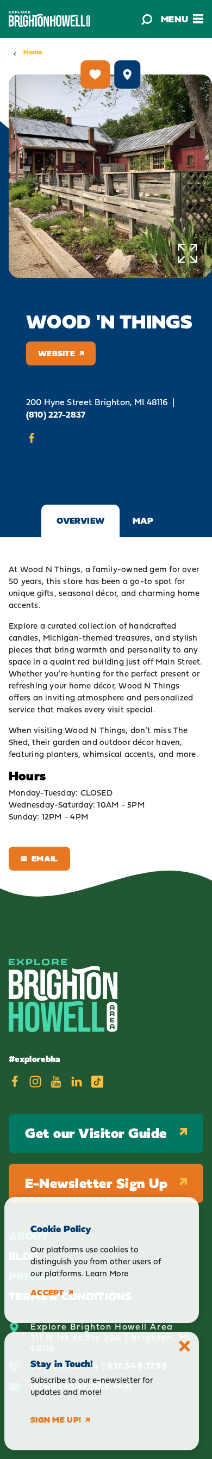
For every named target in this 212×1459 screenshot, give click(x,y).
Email (45, 858)
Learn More (106, 1273)
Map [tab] (143, 520)
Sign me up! (55, 1419)
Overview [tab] (80, 520)
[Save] (95, 74)
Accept (47, 1292)
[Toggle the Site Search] (146, 19)
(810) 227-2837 (55, 414)
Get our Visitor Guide (96, 1133)
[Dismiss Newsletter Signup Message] (184, 1346)
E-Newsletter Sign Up (96, 1183)
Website (56, 353)
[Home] (49, 19)
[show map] (127, 74)
